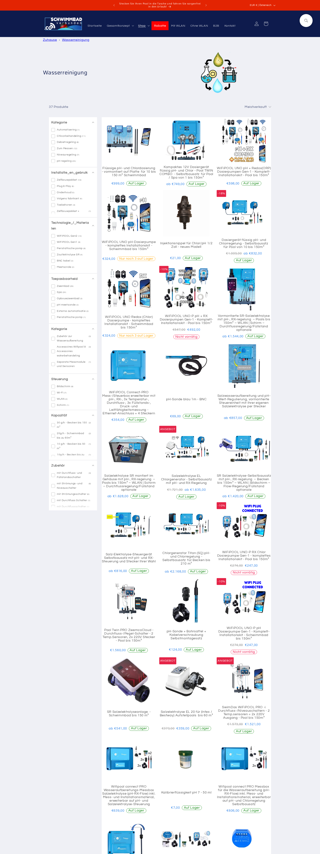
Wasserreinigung (75, 40)
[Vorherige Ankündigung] (114, 5)
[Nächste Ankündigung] (206, 5)
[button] (120, 25)
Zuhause (50, 40)
